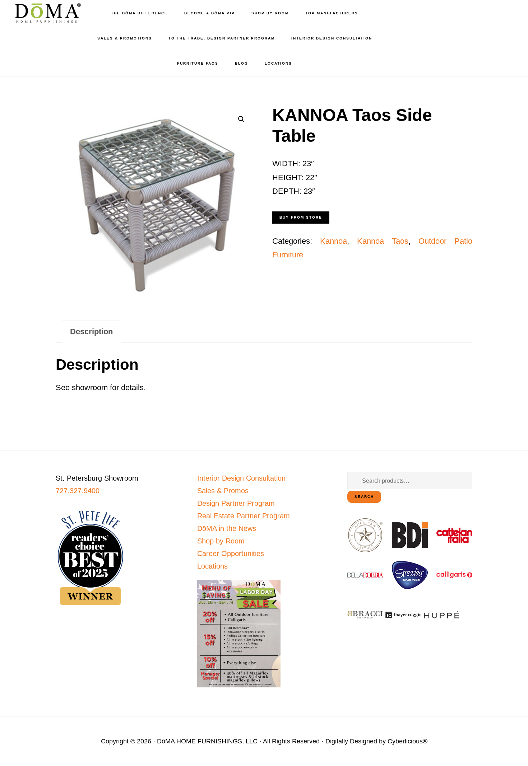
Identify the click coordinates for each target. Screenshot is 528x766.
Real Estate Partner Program (243, 516)
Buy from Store (300, 217)
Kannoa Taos (382, 241)
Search (364, 497)
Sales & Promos (223, 491)
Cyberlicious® (407, 741)
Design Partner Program (236, 503)
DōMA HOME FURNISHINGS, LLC (207, 741)
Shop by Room (221, 541)
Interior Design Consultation (241, 478)
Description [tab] (91, 331)
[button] (241, 119)
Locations (212, 566)
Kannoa (333, 241)
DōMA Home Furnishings (47, 12)
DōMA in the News (226, 528)
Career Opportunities (230, 553)
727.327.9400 (77, 491)
